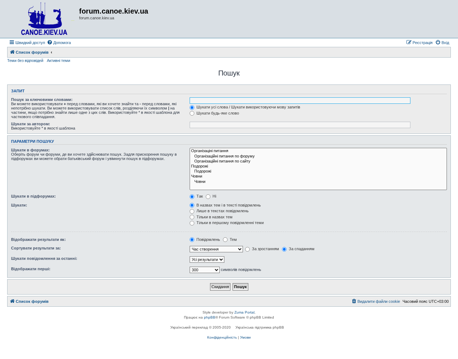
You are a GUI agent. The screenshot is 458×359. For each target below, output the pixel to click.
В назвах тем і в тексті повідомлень (228, 205)
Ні (213, 196)
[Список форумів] (44, 19)
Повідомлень (207, 239)
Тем (233, 239)
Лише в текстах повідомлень (222, 211)
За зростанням (265, 249)
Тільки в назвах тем (214, 217)
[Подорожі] (318, 166)
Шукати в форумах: (30, 150)
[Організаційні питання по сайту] (318, 161)
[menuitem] (59, 42)
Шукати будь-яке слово (217, 113)
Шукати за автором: (30, 124)
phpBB (209, 317)
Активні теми (58, 60)
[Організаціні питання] (318, 151)
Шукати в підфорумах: (33, 196)
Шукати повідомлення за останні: (44, 258)
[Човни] (318, 176)
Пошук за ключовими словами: (42, 99)
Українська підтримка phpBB (259, 327)
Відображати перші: (30, 269)
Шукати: (19, 205)
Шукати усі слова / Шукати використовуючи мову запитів (247, 107)
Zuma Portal (244, 312)
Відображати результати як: (38, 239)
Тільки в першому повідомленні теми (229, 222)
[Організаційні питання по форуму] (318, 156)
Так (199, 196)
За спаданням (301, 249)
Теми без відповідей (25, 60)
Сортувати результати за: (36, 248)
